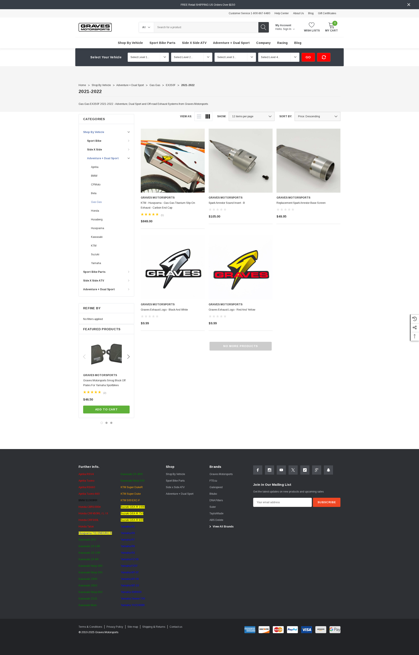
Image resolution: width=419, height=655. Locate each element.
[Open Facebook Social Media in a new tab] (257, 470)
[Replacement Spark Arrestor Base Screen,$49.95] (308, 161)
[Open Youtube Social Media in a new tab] (281, 470)
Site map (132, 626)
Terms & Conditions (90, 626)
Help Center (282, 13)
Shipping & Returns (153, 626)
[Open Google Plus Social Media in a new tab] (316, 470)
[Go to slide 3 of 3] (111, 423)
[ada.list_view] (199, 116)
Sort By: (285, 116)
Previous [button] (84, 356)
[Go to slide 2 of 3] (106, 423)
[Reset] (323, 57)
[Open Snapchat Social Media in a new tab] (328, 470)
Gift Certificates (327, 13)
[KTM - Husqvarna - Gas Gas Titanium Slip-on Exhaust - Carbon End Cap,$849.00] (173, 161)
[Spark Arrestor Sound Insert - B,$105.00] (241, 161)
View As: (186, 116)
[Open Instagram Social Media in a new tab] (269, 470)
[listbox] (317, 116)
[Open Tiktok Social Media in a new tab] (304, 470)
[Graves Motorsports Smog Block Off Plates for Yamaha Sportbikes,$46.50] (106, 355)
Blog (311, 13)
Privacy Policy (114, 626)
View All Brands (223, 526)
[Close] (408, 4)
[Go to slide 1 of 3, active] (102, 423)
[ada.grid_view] (207, 116)
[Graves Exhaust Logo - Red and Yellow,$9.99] (241, 267)
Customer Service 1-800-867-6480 (249, 13)
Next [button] (128, 356)
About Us (298, 13)
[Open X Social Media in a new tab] (293, 470)
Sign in (287, 29)
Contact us (176, 626)
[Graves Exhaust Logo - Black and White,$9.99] (173, 267)
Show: (221, 116)
